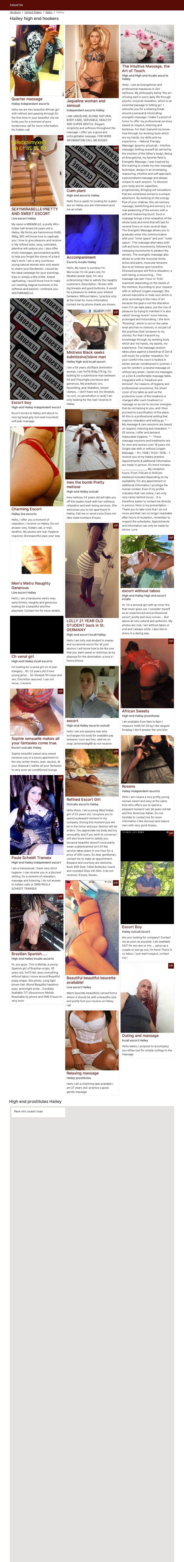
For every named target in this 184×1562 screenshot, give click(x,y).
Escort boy (21, 402)
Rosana (128, 786)
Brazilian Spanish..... (29, 954)
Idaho (48, 12)
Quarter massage (27, 99)
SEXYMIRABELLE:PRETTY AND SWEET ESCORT (35, 211)
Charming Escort (27, 509)
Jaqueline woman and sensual (86, 103)
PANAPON (16, 5)
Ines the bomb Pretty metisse (85, 484)
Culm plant (76, 190)
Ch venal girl (23, 656)
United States (33, 12)
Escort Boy (132, 927)
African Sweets (135, 711)
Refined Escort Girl (83, 799)
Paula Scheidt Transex (31, 857)
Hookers (15, 12)
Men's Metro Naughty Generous (31, 585)
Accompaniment (81, 257)
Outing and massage (140, 1035)
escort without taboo (141, 591)
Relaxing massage (83, 1073)
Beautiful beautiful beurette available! (91, 980)
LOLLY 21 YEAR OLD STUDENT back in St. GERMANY (86, 625)
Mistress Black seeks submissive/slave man (86, 354)
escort (72, 720)
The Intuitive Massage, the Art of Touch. (146, 68)
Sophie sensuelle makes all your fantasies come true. (35, 740)
